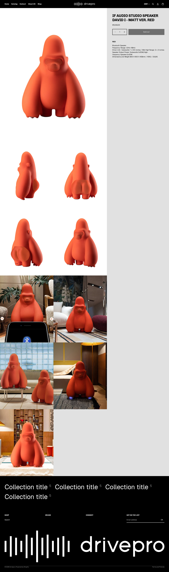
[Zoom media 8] (26, 375)
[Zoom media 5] (80, 242)
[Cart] (162, 4)
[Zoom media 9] (80, 375)
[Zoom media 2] (26, 175)
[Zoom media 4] (26, 242)
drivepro (12, 567)
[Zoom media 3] (80, 175)
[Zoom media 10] (26, 442)
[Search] (152, 4)
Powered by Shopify (22, 567)
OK (162, 520)
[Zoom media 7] (80, 308)
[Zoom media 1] (53, 75)
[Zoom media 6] (26, 308)
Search (7, 520)
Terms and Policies (158, 567)
